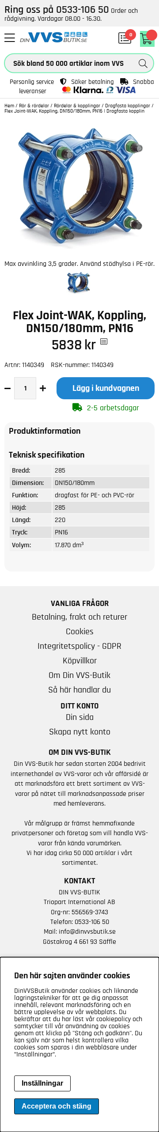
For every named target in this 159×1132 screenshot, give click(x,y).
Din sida (80, 717)
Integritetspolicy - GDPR (79, 646)
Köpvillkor (80, 660)
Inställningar (42, 1083)
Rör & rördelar (34, 105)
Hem (9, 105)
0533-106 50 (92, 921)
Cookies (80, 631)
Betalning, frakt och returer (79, 617)
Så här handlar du (79, 689)
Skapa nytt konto (79, 731)
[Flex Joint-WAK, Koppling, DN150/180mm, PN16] (79, 252)
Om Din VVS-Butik (79, 675)
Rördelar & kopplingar (77, 105)
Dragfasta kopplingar (127, 105)
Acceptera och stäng (56, 1106)
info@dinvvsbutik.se (87, 931)
